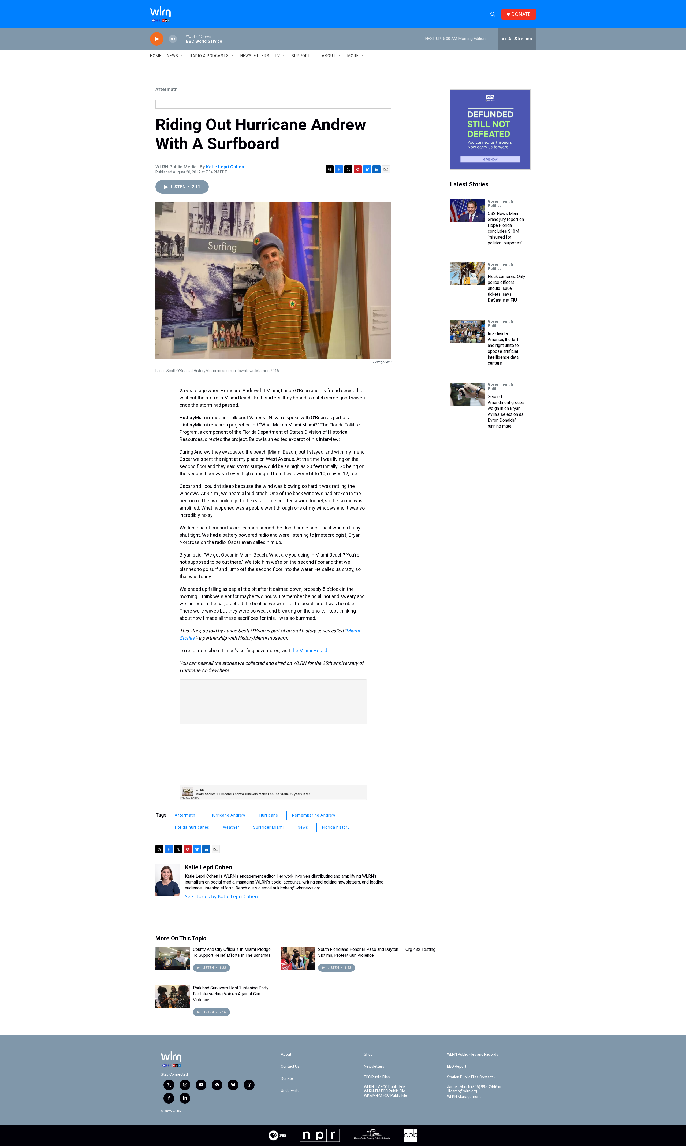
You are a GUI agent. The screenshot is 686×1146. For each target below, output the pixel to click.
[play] (156, 39)
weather (231, 827)
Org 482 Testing (420, 949)
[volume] (172, 39)
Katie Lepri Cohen (225, 166)
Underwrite (290, 1091)
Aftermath (166, 89)
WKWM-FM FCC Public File (385, 1095)
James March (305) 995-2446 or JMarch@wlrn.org (474, 1089)
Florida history (336, 827)
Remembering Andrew (313, 815)
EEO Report (456, 1067)
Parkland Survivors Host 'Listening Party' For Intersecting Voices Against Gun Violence (231, 993)
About (329, 56)
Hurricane (268, 815)
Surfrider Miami (268, 827)
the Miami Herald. (310, 650)
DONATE (521, 14)
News (303, 827)
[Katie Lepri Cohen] (167, 880)
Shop (368, 1054)
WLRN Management (464, 1097)
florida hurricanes (192, 827)
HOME (156, 56)
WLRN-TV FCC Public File (384, 1087)
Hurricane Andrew (228, 815)
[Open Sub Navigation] (182, 56)
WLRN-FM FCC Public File (384, 1091)
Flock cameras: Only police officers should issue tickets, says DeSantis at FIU (506, 288)
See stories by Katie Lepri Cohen (221, 896)
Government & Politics (500, 203)
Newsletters (254, 56)
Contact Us (290, 1067)
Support (301, 56)
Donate (287, 1079)
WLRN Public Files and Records (472, 1054)
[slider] (181, 39)
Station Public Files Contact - (471, 1077)
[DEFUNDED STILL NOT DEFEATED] (490, 129)
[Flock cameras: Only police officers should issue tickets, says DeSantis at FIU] (467, 273)
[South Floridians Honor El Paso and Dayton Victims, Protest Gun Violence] (298, 958)
